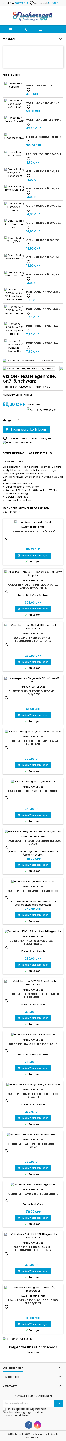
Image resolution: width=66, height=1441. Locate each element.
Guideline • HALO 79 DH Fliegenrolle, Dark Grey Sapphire (33, 586)
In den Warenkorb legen (26, 429)
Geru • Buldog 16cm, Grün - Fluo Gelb (44, 222)
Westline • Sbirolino (40, 85)
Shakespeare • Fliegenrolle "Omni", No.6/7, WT (33, 692)
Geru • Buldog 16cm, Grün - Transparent (44, 171)
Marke (40, 387)
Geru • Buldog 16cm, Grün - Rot (44, 188)
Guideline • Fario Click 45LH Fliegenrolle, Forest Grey (33, 639)
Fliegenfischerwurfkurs (43, 137)
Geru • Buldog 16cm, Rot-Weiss (44, 257)
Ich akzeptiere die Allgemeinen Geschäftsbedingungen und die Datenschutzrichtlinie (24, 1412)
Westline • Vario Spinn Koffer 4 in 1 (44, 102)
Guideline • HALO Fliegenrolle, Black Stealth (33, 1095)
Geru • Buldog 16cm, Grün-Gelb (44, 274)
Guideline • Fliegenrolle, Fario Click (33, 891)
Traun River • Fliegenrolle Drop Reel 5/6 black (33, 842)
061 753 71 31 (22, 3)
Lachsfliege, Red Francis (43, 154)
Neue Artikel (12, 75)
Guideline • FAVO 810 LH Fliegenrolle (33, 1194)
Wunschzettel (40, 3)
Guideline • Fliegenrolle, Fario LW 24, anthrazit (33, 742)
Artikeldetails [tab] (40, 453)
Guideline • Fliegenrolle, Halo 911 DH (33, 791)
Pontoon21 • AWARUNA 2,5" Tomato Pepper (44, 308)
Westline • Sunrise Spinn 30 (44, 119)
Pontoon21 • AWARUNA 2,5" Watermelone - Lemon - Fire (44, 291)
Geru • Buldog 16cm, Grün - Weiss (44, 205)
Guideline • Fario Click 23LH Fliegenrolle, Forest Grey (33, 1248)
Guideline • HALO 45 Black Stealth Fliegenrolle (33, 942)
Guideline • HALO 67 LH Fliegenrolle (33, 1044)
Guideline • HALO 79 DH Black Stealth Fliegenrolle (33, 995)
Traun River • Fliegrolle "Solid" (33, 531)
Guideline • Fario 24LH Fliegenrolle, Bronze (33, 1145)
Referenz (8, 387)
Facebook (33, 1352)
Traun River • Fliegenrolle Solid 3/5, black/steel (33, 1301)
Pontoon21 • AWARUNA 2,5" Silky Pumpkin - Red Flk (44, 326)
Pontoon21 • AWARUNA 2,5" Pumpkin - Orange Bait (44, 343)
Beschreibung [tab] (14, 453)
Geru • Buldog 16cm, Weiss (44, 240)
